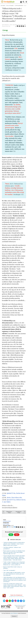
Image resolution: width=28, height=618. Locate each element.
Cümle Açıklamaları (19, 5)
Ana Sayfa (3, 5)
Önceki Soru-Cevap (9, 512)
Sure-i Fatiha (6, 524)
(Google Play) (12, 596)
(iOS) (17, 596)
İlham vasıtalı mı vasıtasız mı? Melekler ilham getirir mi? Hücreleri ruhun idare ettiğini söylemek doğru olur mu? (14, 552)
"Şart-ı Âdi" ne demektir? (9, 570)
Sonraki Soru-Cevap (19, 512)
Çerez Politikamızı (14, 613)
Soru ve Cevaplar (9, 5)
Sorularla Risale (7, 521)
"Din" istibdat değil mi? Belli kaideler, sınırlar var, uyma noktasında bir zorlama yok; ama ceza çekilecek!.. (14, 574)
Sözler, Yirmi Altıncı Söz (14, 497)
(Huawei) (21, 596)
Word (9, 527)
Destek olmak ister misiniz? (20, 605)
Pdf (16, 527)
